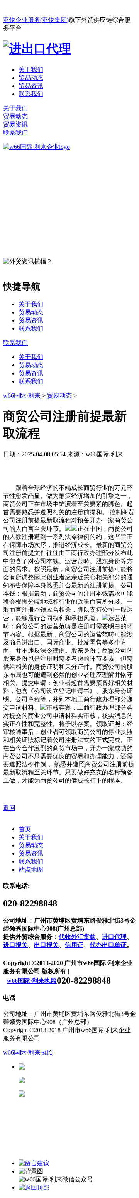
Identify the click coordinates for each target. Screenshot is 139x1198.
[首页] (36, 146)
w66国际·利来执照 (32, 980)
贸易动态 (31, 77)
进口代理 (114, 936)
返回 (9, 808)
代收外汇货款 (77, 936)
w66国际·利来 (22, 395)
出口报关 (46, 945)
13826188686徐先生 (85, 1066)
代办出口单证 (108, 945)
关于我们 (31, 69)
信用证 (74, 945)
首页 (25, 829)
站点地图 (31, 869)
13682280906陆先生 (85, 1093)
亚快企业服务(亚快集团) (36, 20)
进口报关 (15, 945)
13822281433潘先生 (85, 1080)
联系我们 (31, 94)
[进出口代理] (37, 49)
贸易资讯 (31, 86)
